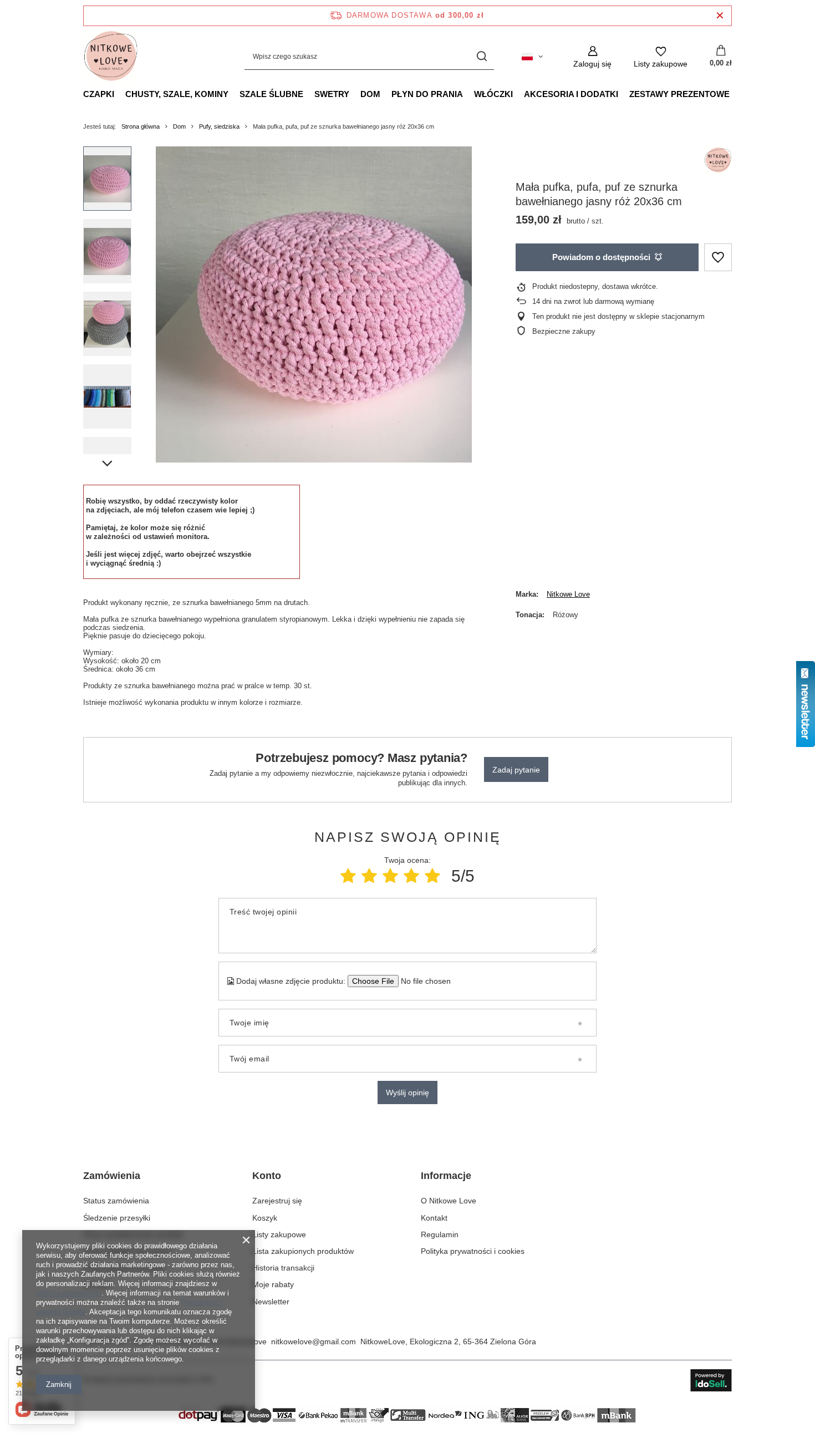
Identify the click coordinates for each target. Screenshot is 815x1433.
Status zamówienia (116, 1200)
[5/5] (432, 876)
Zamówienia (111, 1175)
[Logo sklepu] (111, 56)
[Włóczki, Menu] (518, 93)
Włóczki (493, 94)
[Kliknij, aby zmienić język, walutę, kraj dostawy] (532, 56)
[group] (314, 304)
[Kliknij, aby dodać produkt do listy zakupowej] (718, 257)
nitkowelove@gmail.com (313, 1341)
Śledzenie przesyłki (116, 1217)
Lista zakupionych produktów (303, 1251)
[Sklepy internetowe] (711, 1380)
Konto (266, 1175)
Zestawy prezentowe (679, 94)
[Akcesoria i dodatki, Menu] (623, 93)
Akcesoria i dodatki (571, 94)
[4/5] (411, 876)
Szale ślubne (271, 94)
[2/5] (369, 876)
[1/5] (348, 876)
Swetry (331, 94)
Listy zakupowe (279, 1234)
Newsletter (270, 1301)
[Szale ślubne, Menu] (309, 93)
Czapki (98, 94)
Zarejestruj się (277, 1200)
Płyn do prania (427, 94)
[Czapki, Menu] (120, 93)
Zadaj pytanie (516, 769)
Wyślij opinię (407, 1092)
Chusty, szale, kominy (176, 94)
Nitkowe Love (568, 594)
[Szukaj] (481, 56)
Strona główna (140, 126)
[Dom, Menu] (386, 93)
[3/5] (390, 876)
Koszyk (264, 1217)
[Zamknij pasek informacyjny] (720, 15)
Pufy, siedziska (219, 126)
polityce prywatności (68, 1293)
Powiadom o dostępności (601, 257)
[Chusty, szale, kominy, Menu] (234, 93)
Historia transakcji (283, 1267)
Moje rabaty (273, 1284)
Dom (370, 94)
